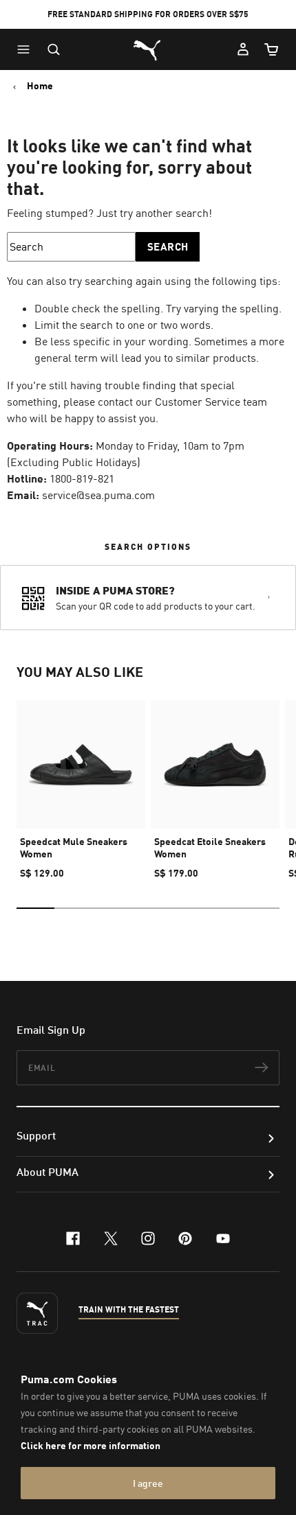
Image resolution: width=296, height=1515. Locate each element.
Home (40, 85)
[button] (27, 49)
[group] (81, 783)
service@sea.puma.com (98, 495)
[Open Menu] (27, 49)
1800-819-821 (82, 478)
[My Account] (243, 49)
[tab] (35, 908)
